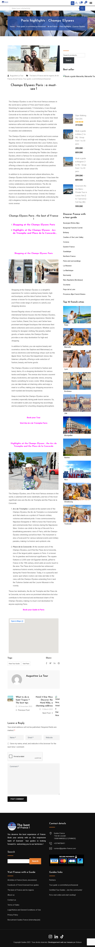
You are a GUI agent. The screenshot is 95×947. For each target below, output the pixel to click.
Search (67, 47)
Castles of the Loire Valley (73, 237)
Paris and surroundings (72, 261)
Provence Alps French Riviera (74, 294)
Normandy (67, 275)
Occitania (66, 285)
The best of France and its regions (41, 76)
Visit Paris (26, 663)
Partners (52, 878)
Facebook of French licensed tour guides (23, 883)
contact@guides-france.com (65, 846)
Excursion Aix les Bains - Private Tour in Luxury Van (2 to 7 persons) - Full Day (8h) (81, 194)
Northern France (69, 256)
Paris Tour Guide (14, 663)
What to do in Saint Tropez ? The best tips (23, 700)
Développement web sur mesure (60, 940)
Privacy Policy (13, 912)
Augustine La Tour (16, 76)
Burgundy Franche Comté (72, 228)
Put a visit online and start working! (62, 893)
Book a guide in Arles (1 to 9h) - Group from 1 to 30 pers (80, 137)
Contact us (12, 898)
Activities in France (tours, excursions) (22, 878)
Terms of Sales (13, 903)
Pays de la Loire (69, 289)
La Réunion (67, 266)
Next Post (47, 713)
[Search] (82, 8)
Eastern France (69, 247)
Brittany (66, 232)
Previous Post (24, 710)
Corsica (66, 242)
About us (11, 893)
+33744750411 (59, 841)
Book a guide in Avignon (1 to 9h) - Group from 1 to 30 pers (80, 164)
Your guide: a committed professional (37, 79)
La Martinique (68, 270)
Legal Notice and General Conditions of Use (24, 908)
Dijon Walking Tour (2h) (80, 117)
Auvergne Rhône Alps (71, 223)
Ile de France (17, 79)
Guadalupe (67, 251)
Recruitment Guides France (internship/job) (24, 917)
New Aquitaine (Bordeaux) (73, 280)
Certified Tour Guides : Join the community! (65, 888)
